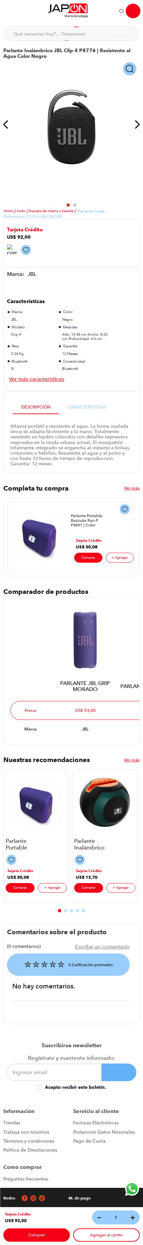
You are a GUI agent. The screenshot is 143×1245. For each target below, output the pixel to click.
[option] (71, 127)
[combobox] (71, 33)
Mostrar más (36, 379)
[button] (18, 1214)
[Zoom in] (129, 69)
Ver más (132, 488)
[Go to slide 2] (74, 205)
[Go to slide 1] (68, 205)
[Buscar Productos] (130, 33)
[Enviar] (118, 1072)
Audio (21, 211)
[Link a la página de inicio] (8, 211)
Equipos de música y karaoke (51, 211)
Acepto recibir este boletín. (75, 1087)
